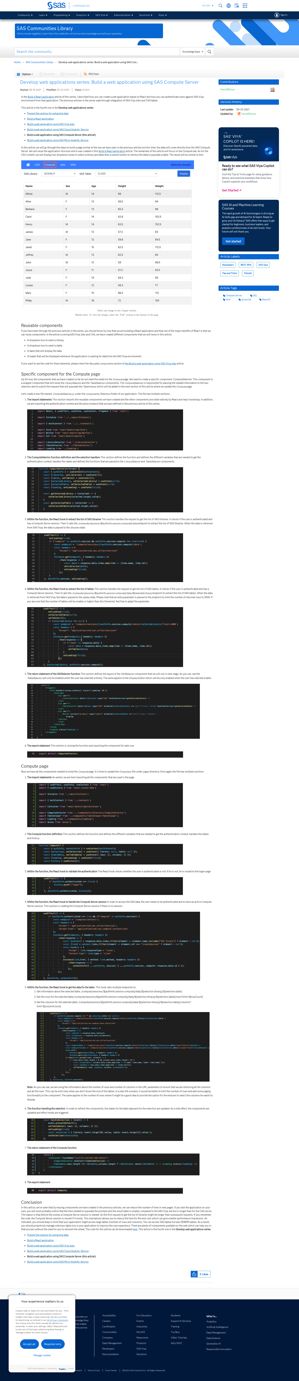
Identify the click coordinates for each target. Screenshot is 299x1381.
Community (24, 15)
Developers (228, 265)
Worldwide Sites (228, 5)
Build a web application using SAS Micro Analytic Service (57, 140)
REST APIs (246, 265)
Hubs (161, 15)
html (228, 299)
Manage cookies (42, 1355)
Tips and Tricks (229, 273)
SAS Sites (245, 5)
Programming (61, 15)
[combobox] (114, 51)
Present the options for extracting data (47, 113)
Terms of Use (94, 1370)
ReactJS (266, 299)
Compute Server (234, 295)
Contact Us (237, 5)
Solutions (144, 15)
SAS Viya (100, 15)
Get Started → (231, 190)
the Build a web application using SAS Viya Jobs (150, 363)
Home (17, 62)
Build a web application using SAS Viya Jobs (51, 124)
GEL (255, 295)
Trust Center (111, 1370)
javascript (246, 299)
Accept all (29, 1344)
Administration (122, 15)
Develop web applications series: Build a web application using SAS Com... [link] (98, 62)
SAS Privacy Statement (57, 1320)
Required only (52, 1344)
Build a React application (41, 96)
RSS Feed (94, 74)
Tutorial (248, 273)
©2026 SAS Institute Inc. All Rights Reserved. (143, 1370)
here (135, 1229)
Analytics (81, 15)
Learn (42, 15)
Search (220, 5)
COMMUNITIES (81, 5)
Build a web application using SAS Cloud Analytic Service (58, 129)
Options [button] (26, 74)
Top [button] (23, 1293)
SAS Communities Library (39, 62)
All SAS (206, 5)
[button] (194, 1274)
